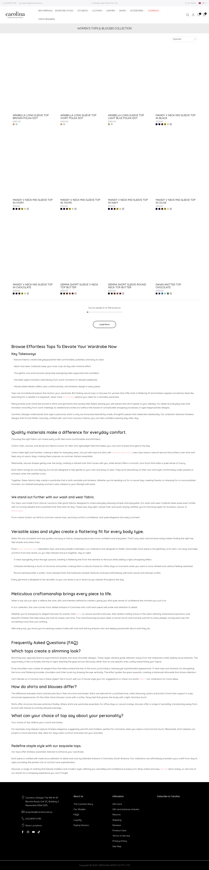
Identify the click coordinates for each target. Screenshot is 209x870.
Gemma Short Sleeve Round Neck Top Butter (127, 286)
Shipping (116, 819)
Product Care (119, 830)
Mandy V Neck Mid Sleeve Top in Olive (175, 201)
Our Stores (192, 3)
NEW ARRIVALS (45, 10)
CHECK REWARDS (46, 19)
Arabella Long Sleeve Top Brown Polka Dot (31, 117)
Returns (116, 814)
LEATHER (110, 10)
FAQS (76, 814)
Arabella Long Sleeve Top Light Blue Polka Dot (126, 117)
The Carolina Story (83, 804)
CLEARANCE (153, 10)
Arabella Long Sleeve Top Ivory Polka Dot (78, 117)
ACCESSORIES (136, 10)
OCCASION (82, 10)
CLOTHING (97, 10)
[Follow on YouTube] (33, 832)
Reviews (116, 825)
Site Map (116, 846)
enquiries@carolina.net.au (32, 3)
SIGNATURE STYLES (64, 10)
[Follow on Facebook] (22, 832)
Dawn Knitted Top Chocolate (168, 286)
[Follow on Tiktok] (39, 832)
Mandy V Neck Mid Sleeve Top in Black (175, 117)
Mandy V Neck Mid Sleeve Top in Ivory (33, 201)
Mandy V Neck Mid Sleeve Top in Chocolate (33, 286)
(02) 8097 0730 (10, 3)
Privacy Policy (119, 840)
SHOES (122, 10)
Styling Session (81, 825)
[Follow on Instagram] (28, 832)
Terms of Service (121, 835)
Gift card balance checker (125, 809)
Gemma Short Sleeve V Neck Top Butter (79, 286)
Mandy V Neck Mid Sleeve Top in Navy (128, 201)
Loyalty (78, 819)
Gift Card (117, 804)
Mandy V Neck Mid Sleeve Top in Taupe (80, 201)
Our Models (80, 809)
